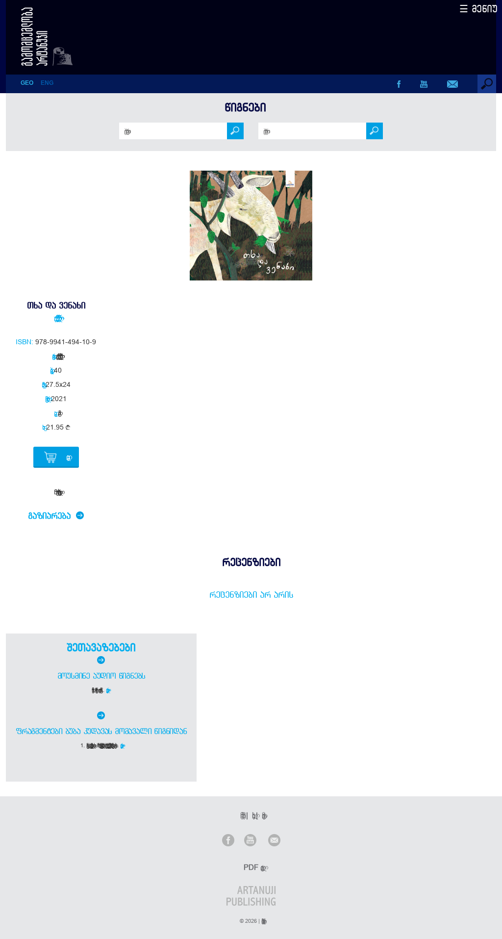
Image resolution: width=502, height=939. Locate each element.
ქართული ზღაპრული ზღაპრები (56, 317)
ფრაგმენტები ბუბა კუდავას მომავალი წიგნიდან (101, 731)
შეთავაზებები (101, 647)
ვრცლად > (108, 689)
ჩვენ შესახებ (241, 815)
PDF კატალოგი (252, 867)
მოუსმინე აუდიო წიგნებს (101, 676)
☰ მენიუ (478, 8)
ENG (47, 82)
